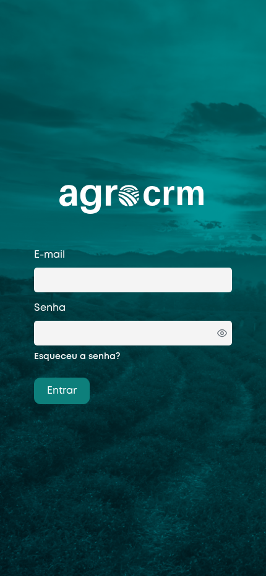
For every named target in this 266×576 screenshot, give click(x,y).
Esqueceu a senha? (77, 356)
